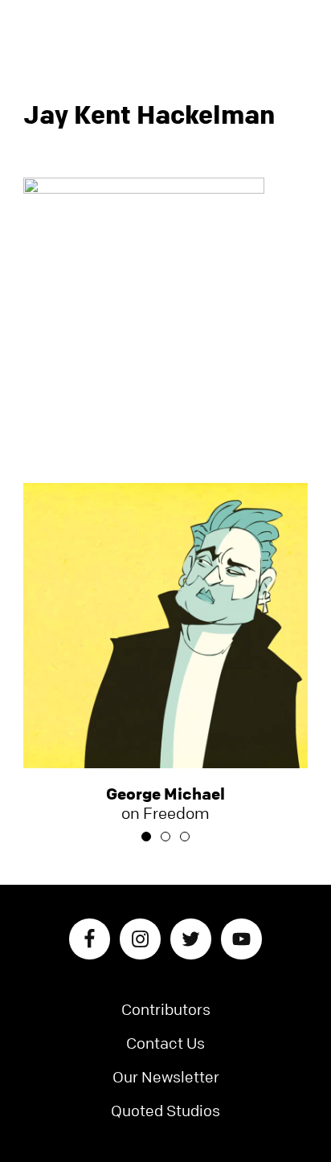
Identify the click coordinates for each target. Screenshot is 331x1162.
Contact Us (165, 1043)
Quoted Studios (165, 1111)
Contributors (165, 1009)
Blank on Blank (165, 28)
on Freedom (165, 803)
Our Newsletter (165, 1077)
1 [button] (146, 836)
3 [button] (185, 836)
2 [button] (165, 836)
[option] (166, 652)
